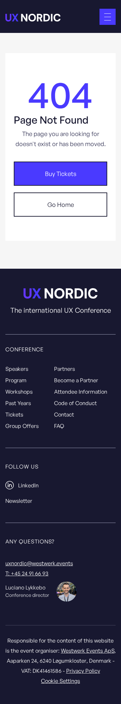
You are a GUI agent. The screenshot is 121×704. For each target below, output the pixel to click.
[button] (107, 17)
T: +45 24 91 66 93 (26, 573)
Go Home (60, 204)
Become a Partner (76, 380)
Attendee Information (80, 392)
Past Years (18, 403)
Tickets (14, 414)
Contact (64, 414)
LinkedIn (28, 485)
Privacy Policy (83, 670)
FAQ (59, 426)
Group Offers (22, 426)
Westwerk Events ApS (87, 650)
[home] (33, 17)
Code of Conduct (75, 403)
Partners (64, 369)
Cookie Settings (60, 680)
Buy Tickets (60, 173)
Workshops (19, 392)
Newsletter (18, 501)
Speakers (16, 369)
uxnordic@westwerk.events (39, 563)
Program (16, 380)
